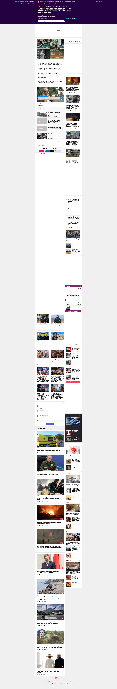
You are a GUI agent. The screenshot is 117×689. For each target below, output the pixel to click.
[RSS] (79, 42)
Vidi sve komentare (50, 423)
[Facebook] (67, 42)
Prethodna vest (42, 141)
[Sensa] (65, 681)
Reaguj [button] (39, 153)
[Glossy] (54, 681)
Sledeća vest (58, 141)
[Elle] (49, 681)
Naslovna (39, 6)
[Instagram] (69, 42)
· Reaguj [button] (68, 92)
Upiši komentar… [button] (42, 420)
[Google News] (77, 42)
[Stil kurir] (51, 681)
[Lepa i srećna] (58, 681)
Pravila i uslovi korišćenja (56, 683)
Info (42, 6)
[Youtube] (73, 42)
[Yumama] (69, 681)
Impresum (47, 683)
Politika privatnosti (71, 683)
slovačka (38, 145)
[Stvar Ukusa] (73, 681)
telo (56, 61)
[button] (64, 18)
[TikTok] (75, 42)
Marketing (44, 683)
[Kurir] (43, 681)
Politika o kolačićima (63, 683)
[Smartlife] (61, 681)
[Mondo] (18, 1)
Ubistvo (42, 145)
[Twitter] (71, 42)
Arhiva (67, 683)
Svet (44, 6)
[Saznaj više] (79, 227)
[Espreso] (46, 681)
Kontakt (51, 683)
